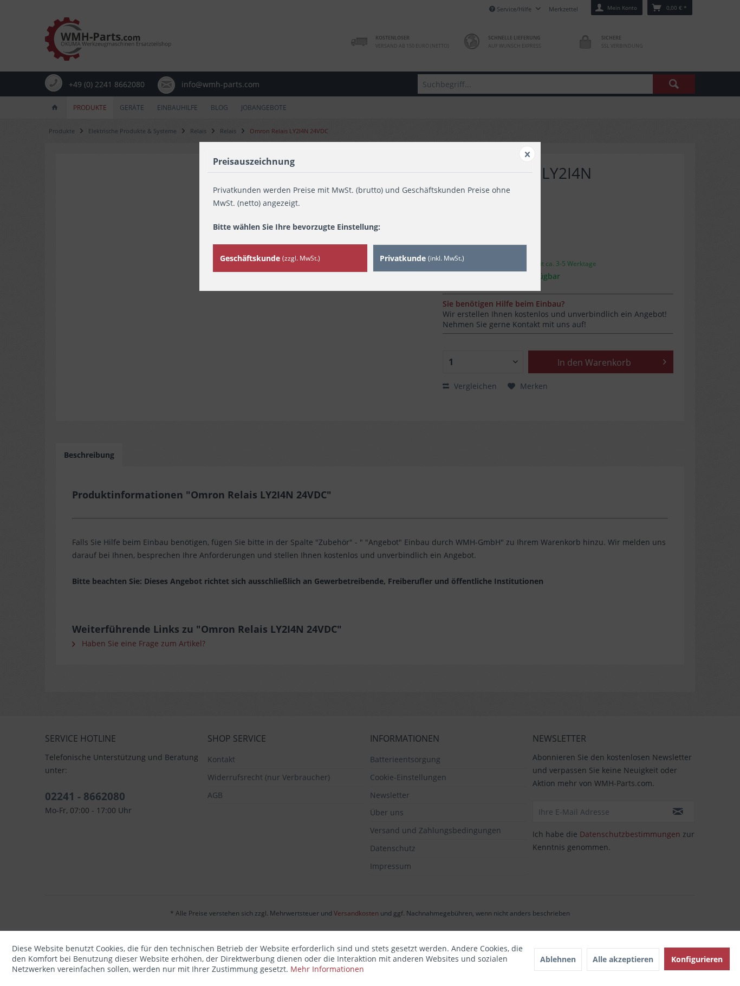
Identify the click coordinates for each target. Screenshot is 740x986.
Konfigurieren (697, 959)
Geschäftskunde (270, 258)
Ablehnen (558, 959)
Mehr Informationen (327, 969)
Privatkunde (422, 258)
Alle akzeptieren (623, 959)
